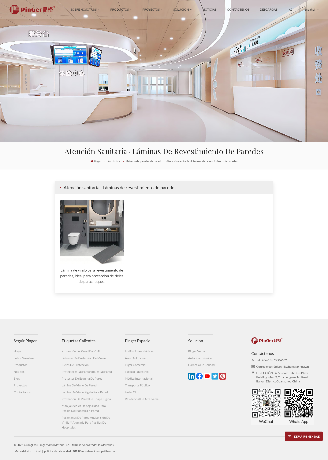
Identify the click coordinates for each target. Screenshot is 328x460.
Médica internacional (139, 378)
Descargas (268, 9)
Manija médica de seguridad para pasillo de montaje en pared (84, 408)
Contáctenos (238, 9)
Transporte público (137, 385)
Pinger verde (196, 351)
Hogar (98, 161)
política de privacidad (57, 451)
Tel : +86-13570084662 (271, 360)
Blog (17, 378)
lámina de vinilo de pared (79, 385)
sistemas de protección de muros (84, 358)
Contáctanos (22, 392)
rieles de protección (75, 365)
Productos (119, 9)
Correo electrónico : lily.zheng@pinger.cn (282, 366)
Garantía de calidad (201, 365)
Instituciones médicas (139, 351)
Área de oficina (135, 358)
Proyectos (151, 9)
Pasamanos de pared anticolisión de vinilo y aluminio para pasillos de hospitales (86, 422)
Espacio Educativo (137, 371)
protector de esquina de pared (82, 378)
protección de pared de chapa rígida (86, 399)
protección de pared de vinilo (81, 351)
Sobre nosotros (83, 9)
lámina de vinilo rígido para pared (85, 392)
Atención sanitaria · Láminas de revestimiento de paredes (202, 161)
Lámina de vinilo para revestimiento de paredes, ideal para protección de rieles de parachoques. (91, 276)
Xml (38, 451)
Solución (181, 9)
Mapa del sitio (23, 451)
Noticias (209, 9)
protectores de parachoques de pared (87, 371)
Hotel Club (132, 392)
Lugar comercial (135, 365)
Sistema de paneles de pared (143, 161)
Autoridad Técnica (200, 358)
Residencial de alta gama (141, 399)
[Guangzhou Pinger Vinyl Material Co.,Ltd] (32, 13)
